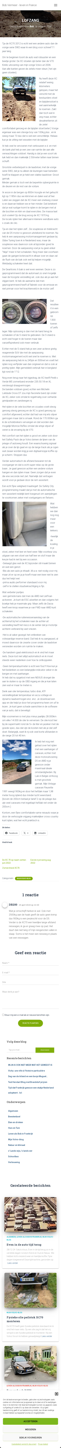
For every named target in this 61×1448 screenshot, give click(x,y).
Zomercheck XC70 (11, 868)
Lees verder (12, 1263)
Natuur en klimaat (16, 1145)
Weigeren (30, 1429)
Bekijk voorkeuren (30, 1437)
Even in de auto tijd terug (24, 1244)
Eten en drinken (15, 1122)
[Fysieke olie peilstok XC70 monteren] (30, 1290)
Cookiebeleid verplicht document (24, 1444)
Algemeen (13, 1111)
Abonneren (44, 1050)
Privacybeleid (43, 1444)
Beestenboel (14, 1116)
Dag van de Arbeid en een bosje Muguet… (28, 1076)
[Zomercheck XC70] (30, 1363)
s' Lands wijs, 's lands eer (20, 1151)
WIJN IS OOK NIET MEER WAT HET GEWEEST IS (30, 1065)
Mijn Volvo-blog (24, 878)
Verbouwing (14, 1162)
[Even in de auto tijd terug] (30, 1214)
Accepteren (30, 1421)
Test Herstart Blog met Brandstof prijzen (27, 1082)
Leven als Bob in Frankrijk (20, 1134)
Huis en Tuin (14, 1128)
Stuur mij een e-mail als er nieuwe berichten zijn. (27, 1015)
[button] (56, 1393)
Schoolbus (13, 1156)
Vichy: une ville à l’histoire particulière (26, 1071)
